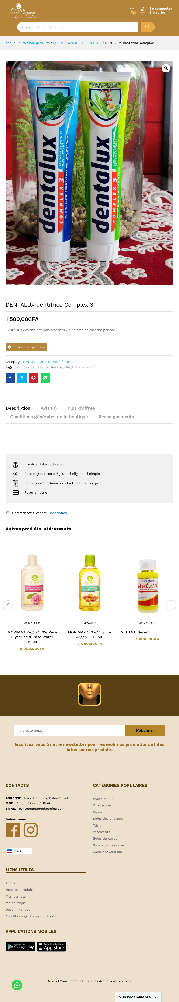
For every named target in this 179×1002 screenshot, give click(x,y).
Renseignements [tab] (116, 417)
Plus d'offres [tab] (81, 408)
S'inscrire (157, 12)
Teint (97, 825)
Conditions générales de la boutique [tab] (49, 417)
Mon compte (16, 896)
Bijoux (98, 812)
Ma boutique (16, 903)
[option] (32, 602)
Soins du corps (105, 838)
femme (56, 367)
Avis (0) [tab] (49, 408)
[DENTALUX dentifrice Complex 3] (10, 378)
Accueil (11, 883)
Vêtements (101, 832)
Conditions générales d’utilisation (32, 916)
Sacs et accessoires (108, 845)
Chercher (148, 27)
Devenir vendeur (19, 909)
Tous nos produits (20, 889)
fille (67, 367)
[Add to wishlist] (37, 616)
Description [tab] (18, 408)
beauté (29, 367)
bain (17, 367)
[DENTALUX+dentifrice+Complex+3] (22, 378)
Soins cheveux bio (107, 852)
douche (43, 367)
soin (89, 367)
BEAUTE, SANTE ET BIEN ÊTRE (46, 362)
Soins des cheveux (108, 818)
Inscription (58, 513)
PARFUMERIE (103, 799)
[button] (26, 616)
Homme (78, 367)
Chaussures (102, 805)
